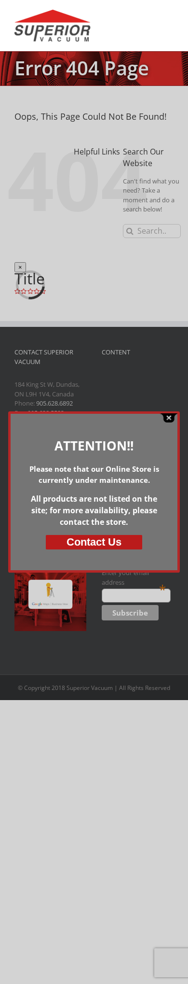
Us (94, 542)
